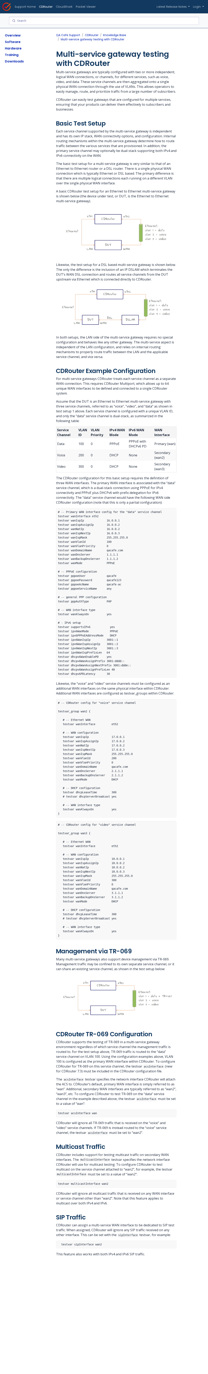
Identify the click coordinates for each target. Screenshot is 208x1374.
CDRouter (46, 7)
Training (11, 55)
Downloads (14, 61)
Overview (13, 35)
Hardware (13, 48)
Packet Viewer (86, 7)
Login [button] (197, 7)
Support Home (25, 7)
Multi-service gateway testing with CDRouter (92, 39)
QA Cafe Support (68, 35)
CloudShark (64, 7)
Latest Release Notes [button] (172, 7)
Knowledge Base (114, 35)
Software (13, 42)
